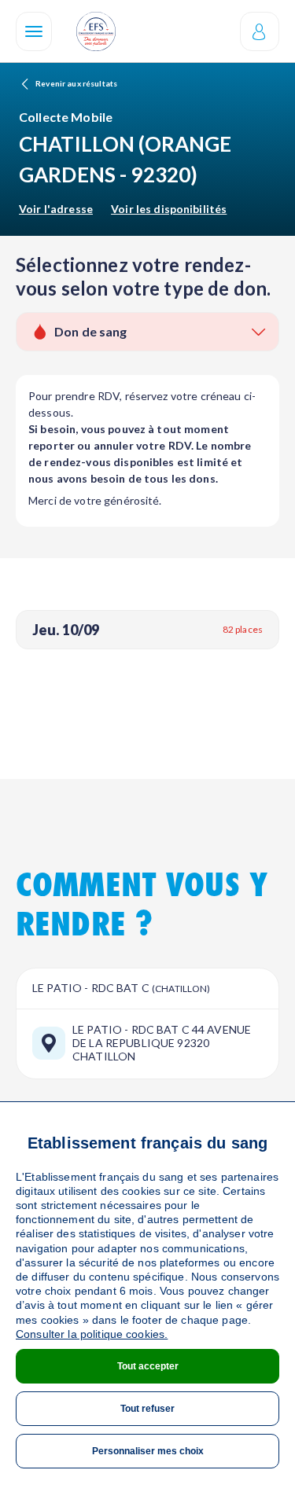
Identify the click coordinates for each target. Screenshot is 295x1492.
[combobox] (147, 331)
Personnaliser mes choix (148, 1451)
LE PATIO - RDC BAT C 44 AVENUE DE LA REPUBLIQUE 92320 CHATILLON (161, 1043)
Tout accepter (148, 1366)
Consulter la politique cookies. (92, 1334)
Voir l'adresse (56, 208)
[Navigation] (34, 31)
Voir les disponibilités (169, 208)
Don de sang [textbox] (90, 331)
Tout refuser (147, 1408)
